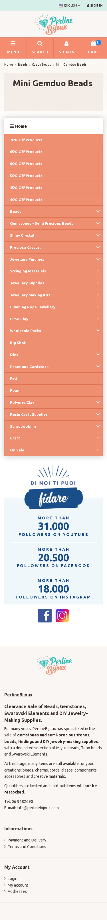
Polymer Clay (22, 402)
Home (21, 126)
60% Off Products (26, 164)
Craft (15, 438)
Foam (15, 390)
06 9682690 (22, 801)
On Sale (17, 450)
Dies (14, 355)
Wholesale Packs (25, 331)
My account (18, 885)
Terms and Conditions (27, 846)
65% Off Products (26, 152)
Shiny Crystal (22, 235)
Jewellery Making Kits (30, 295)
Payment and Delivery (27, 840)
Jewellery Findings (27, 259)
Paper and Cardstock (29, 367)
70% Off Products (26, 140)
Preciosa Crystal (25, 247)
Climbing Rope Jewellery (32, 307)
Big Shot (18, 343)
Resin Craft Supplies (29, 414)
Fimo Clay (19, 319)
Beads (15, 211)
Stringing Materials (28, 271)
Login (12, 878)
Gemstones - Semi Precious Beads (41, 223)
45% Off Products (26, 188)
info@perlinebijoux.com (38, 807)
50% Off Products (26, 176)
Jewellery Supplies (27, 283)
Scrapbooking (23, 426)
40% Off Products (26, 200)
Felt (13, 378)
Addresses (17, 891)
